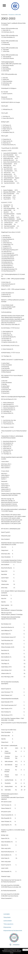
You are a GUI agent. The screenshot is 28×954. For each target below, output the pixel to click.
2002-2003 (18, 14)
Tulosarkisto (11, 14)
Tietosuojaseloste (8, 924)
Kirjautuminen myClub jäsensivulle (13, 930)
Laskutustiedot (8, 920)
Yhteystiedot (7, 917)
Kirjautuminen (7, 927)
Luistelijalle (7, 914)
